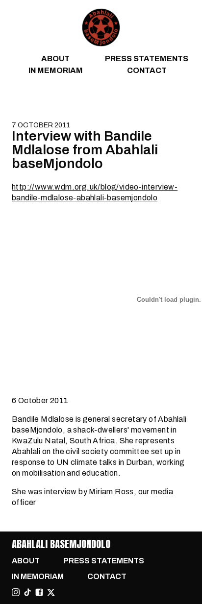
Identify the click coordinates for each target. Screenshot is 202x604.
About (55, 58)
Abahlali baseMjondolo (61, 544)
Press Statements (146, 58)
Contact (147, 70)
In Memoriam (55, 70)
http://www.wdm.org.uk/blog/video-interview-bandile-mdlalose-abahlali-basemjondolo (94, 192)
